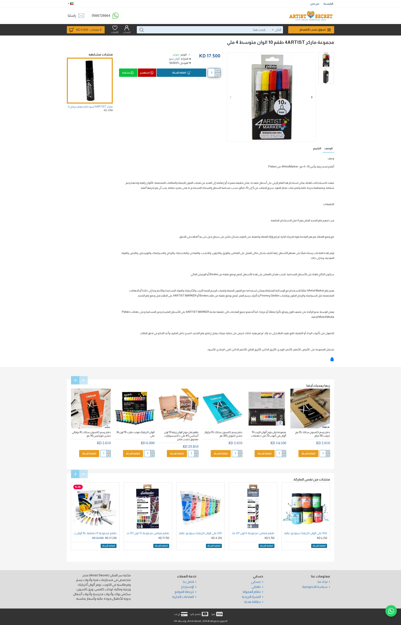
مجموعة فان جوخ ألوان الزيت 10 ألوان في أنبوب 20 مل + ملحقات (268, 434)
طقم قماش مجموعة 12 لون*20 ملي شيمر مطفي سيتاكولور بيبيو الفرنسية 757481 (147, 533)
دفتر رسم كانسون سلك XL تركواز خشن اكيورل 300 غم (223, 434)
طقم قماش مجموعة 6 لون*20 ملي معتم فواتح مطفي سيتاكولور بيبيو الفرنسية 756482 (252, 533)
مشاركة (126, 72)
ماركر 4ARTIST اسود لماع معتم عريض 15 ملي (90, 106)
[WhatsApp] (391, 611)
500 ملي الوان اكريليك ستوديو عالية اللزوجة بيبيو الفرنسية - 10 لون (305, 533)
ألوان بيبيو (174, 58)
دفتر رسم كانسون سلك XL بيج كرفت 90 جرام (312, 434)
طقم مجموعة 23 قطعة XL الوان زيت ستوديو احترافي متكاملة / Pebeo (94, 533)
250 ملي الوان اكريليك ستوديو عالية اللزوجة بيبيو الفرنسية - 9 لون (200, 533)
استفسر (145, 72)
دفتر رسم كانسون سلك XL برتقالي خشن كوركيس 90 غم (91, 434)
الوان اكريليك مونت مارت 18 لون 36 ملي (136, 434)
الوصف (328, 148)
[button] (230, 97)
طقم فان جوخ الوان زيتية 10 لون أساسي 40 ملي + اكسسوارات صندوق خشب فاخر (181, 436)
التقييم (317, 148)
